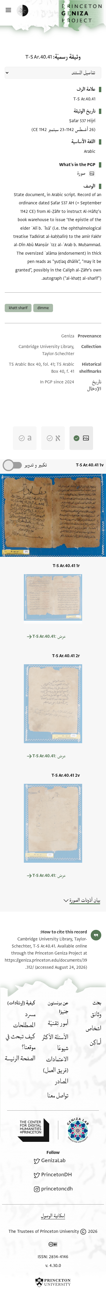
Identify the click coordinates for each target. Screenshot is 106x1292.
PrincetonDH (56, 1174)
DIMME (43, 308)
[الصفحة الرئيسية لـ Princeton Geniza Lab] (73, 1130)
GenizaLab (53, 1160)
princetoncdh (57, 1188)
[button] (82, 15)
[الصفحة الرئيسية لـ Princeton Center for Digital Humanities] (33, 1130)
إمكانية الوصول (53, 1216)
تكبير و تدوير (35, 465)
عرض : (49, 636)
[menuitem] (96, 1014)
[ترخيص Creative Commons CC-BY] (53, 1245)
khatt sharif (18, 308)
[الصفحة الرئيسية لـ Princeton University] (53, 1282)
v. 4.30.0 (53, 1265)
